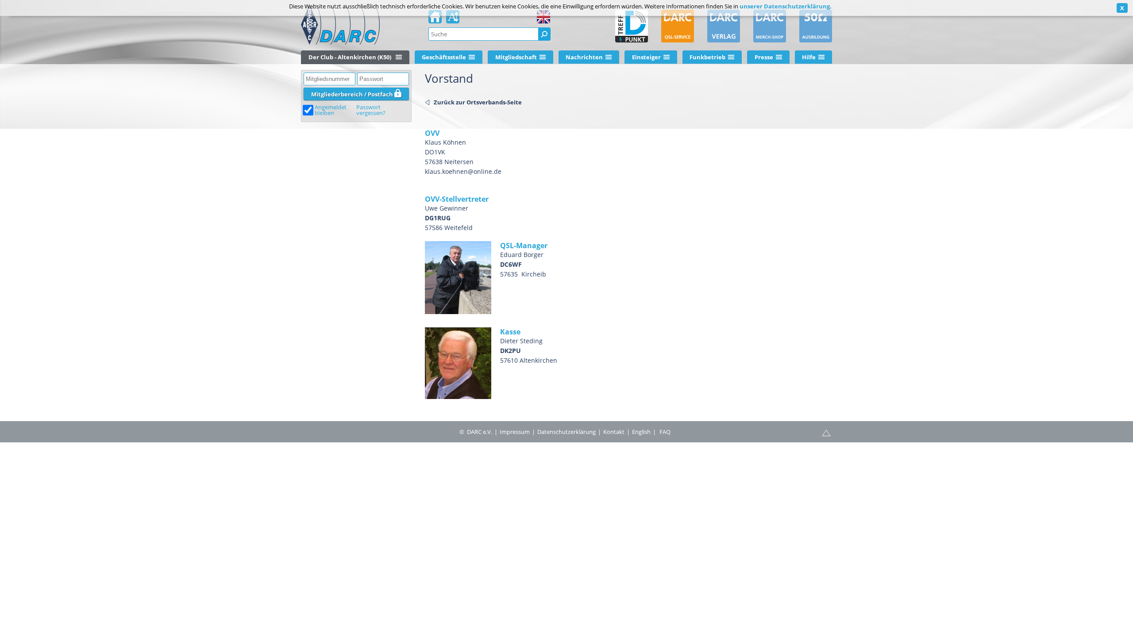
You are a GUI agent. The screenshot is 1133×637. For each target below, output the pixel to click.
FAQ (665, 432)
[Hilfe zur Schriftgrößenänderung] (452, 19)
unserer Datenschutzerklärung (785, 6)
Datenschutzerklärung (566, 432)
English (641, 432)
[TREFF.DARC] (631, 26)
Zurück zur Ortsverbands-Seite (478, 102)
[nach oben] (826, 432)
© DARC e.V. (475, 432)
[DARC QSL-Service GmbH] (677, 26)
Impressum (515, 432)
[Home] (435, 19)
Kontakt (613, 432)
